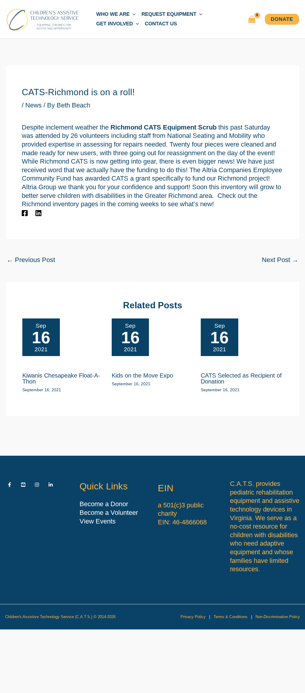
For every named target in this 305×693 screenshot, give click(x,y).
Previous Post (31, 260)
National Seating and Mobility (209, 135)
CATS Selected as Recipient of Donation (241, 378)
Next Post (280, 260)
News (33, 105)
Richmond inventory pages (60, 204)
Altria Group (39, 187)
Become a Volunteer (109, 512)
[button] (133, 14)
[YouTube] (23, 485)
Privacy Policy (193, 617)
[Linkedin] (38, 213)
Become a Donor (104, 504)
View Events (98, 521)
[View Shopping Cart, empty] (252, 19)
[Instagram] (37, 485)
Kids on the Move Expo (142, 375)
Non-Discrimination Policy (278, 617)
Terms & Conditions (231, 617)
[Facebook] (25, 213)
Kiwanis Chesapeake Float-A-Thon (61, 378)
